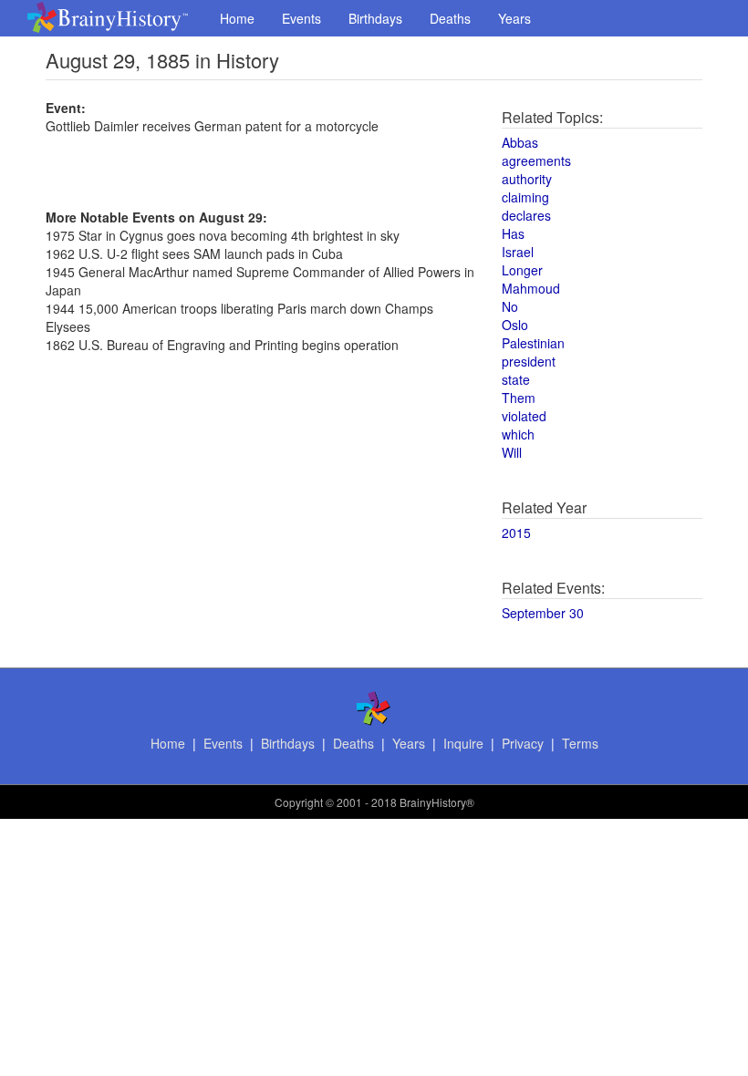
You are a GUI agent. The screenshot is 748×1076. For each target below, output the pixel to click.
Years (514, 18)
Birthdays (375, 18)
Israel (518, 252)
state (516, 379)
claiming (525, 197)
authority (527, 179)
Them (518, 397)
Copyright (299, 802)
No (510, 306)
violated (524, 416)
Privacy (523, 743)
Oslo (515, 325)
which (518, 434)
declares (526, 215)
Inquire (463, 743)
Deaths (450, 18)
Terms (580, 743)
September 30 (543, 613)
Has (513, 233)
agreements (536, 160)
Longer (522, 270)
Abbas (520, 142)
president (529, 361)
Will (512, 452)
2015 (516, 532)
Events (301, 18)
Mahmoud (531, 288)
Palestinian (533, 343)
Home (237, 18)
